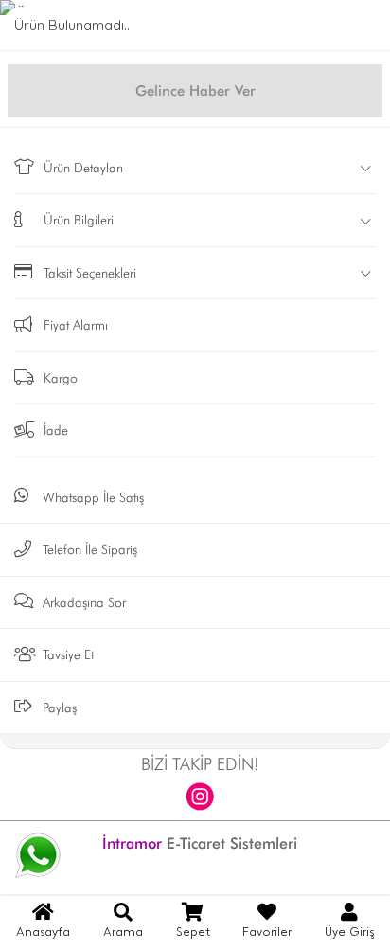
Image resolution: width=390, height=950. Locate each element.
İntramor (132, 843)
